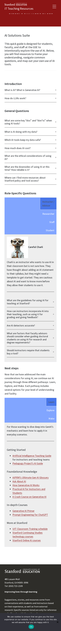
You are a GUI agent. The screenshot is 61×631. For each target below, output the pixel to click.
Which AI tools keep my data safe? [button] (23, 139)
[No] (57, 622)
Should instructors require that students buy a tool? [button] (28, 352)
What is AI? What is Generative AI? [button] (22, 90)
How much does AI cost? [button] (18, 148)
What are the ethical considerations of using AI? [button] (28, 157)
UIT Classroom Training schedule (30, 528)
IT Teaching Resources (19, 9)
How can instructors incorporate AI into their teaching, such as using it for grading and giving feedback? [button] (28, 314)
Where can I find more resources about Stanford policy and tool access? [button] (25, 179)
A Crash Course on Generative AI (29, 496)
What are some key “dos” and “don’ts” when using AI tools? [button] (28, 122)
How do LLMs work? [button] (15, 98)
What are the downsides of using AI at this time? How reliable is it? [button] (27, 168)
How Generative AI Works (25, 485)
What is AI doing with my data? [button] (21, 131)
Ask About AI (19, 481)
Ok (31, 627)
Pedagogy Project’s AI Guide (27, 463)
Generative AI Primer (23, 510)
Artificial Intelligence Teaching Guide (31, 455)
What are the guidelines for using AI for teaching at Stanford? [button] (27, 302)
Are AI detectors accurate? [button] (21, 325)
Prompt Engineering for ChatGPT (30, 514)
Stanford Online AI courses (26, 540)
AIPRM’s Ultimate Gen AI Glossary (30, 477)
